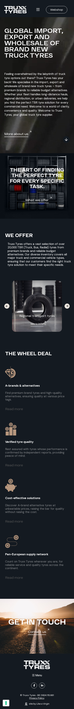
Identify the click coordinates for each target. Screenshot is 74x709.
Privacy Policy (36, 698)
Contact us (37, 632)
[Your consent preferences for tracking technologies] (6, 703)
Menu (38, 675)
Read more (14, 409)
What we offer (37, 200)
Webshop (56, 9)
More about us (16, 134)
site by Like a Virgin (38, 703)
